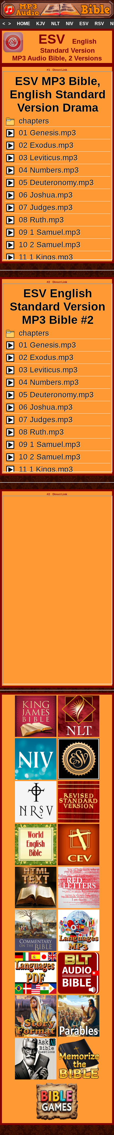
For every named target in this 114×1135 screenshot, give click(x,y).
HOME (23, 23)
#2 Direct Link (57, 281)
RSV (99, 23)
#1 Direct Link (57, 69)
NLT (55, 23)
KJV (40, 23)
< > (6, 23)
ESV (84, 23)
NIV (69, 23)
